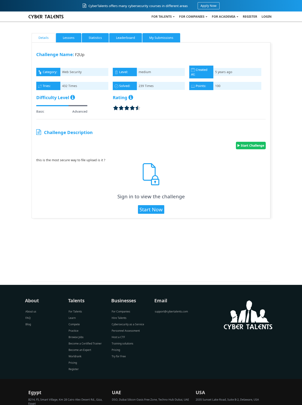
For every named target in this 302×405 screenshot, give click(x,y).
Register (250, 16)
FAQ (28, 318)
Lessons (69, 38)
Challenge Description (68, 132)
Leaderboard (125, 38)
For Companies (192, 16)
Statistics (95, 38)
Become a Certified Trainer (85, 343)
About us (30, 311)
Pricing (73, 363)
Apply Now (208, 6)
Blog (28, 324)
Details (43, 38)
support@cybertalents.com (171, 311)
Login (266, 16)
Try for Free (119, 356)
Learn (72, 318)
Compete (74, 324)
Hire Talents (119, 318)
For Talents (161, 16)
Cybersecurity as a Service (128, 324)
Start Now (151, 209)
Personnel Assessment (126, 331)
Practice (73, 331)
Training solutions (122, 343)
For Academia (223, 16)
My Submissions (161, 38)
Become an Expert (80, 350)
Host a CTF (118, 337)
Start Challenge (252, 145)
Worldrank (75, 356)
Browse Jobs (76, 337)
